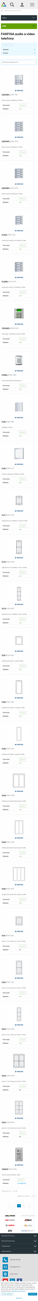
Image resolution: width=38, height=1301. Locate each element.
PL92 (4, 982)
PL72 (4, 562)
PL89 (4, 889)
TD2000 (5, 1169)
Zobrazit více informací (18, 1291)
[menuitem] (19, 49)
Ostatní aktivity (6, 1251)
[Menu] (32, 4)
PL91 (3, 936)
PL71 (3, 515)
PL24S (4, 235)
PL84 (4, 795)
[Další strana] (29, 1205)
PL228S (5, 282)
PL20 (4, 422)
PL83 (4, 749)
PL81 (4, 655)
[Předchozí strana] (9, 1205)
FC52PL (5, 375)
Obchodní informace (7, 1236)
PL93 (4, 1029)
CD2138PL (6, 188)
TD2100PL (6, 328)
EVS (2, 10)
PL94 (4, 1076)
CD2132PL (6, 95)
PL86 (4, 842)
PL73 (4, 609)
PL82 (4, 702)
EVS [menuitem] (4, 26)
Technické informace (8, 1241)
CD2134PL (6, 141)
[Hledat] (12, 4)
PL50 (4, 468)
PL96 (4, 1122)
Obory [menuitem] (4, 18)
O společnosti (5, 1246)
